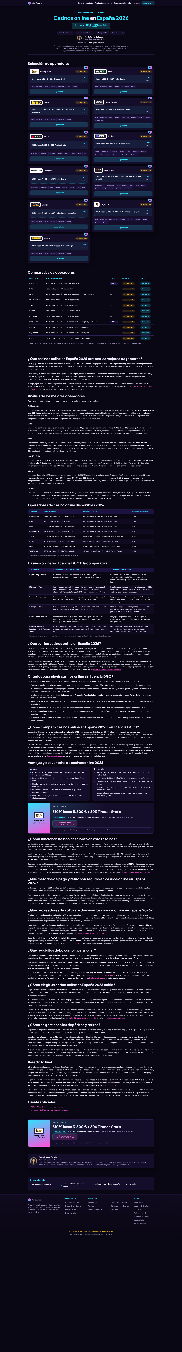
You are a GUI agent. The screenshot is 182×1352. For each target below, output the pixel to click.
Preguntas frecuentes (142, 1217)
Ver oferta (145, 283)
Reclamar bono (64, 823)
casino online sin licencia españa (107, 1184)
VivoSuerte (78, 1234)
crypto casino (131, 1184)
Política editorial (140, 1213)
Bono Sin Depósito (85, 3)
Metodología (92, 1203)
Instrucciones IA (140, 1223)
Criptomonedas (133, 3)
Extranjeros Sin (120, 3)
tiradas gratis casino (55, 756)
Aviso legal (115, 1210)
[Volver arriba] (176, 1346)
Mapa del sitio (139, 1220)
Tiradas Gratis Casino (103, 3)
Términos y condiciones (120, 1206)
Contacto (137, 1210)
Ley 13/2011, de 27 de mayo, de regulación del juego (49, 1110)
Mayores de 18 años (141, 1206)
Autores (91, 1206)
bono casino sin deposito (41, 1184)
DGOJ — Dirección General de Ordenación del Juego (49, 1107)
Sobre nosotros (139, 1203)
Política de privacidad (119, 1203)
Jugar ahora (148, 3)
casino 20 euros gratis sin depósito (107, 670)
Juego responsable (95, 1210)
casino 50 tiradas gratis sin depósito (73, 1185)
